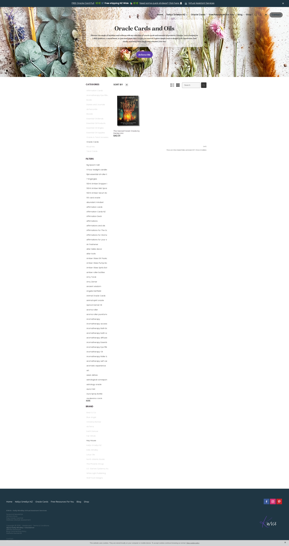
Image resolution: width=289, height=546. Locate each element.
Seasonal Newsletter (14, 514)
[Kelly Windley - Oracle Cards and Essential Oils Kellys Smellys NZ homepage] (34, 15)
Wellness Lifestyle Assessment (18, 520)
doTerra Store (11, 516)
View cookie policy (192, 543)
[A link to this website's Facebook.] (266, 501)
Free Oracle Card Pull (14, 518)
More (88, 400)
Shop (249, 15)
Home (160, 15)
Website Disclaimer (14, 533)
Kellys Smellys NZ (176, 15)
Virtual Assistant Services (201, 3)
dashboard (26, 525)
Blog (240, 15)
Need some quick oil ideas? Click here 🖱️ (161, 3)
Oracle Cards (198, 15)
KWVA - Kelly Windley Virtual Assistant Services (26, 510)
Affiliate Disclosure (13, 529)
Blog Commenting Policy (16, 531)
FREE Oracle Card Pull (83, 3)
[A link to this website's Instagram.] (273, 501)
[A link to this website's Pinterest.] (279, 501)
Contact (276, 15)
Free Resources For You (221, 15)
